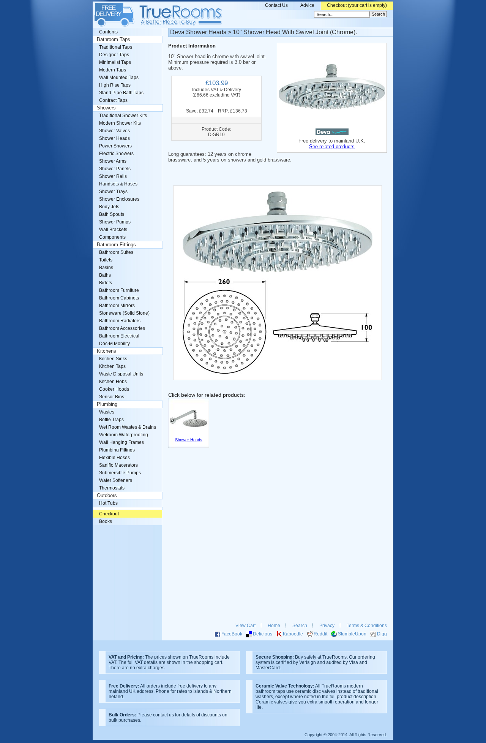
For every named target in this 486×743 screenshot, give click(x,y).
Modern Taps (112, 70)
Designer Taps (114, 54)
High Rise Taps (115, 85)
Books (105, 521)
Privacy (327, 625)
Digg (382, 634)
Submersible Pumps (120, 472)
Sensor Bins (111, 396)
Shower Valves (114, 130)
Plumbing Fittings (117, 450)
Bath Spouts (111, 214)
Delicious (262, 634)
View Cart (245, 625)
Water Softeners (115, 480)
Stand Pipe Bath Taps (121, 92)
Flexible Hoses (114, 457)
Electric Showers (116, 153)
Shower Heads (114, 138)
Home (274, 625)
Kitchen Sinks (113, 358)
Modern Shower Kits (120, 123)
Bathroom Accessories (122, 328)
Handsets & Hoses (118, 184)
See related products (332, 146)
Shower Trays (113, 191)
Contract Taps (113, 100)
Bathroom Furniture (119, 290)
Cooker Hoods (114, 389)
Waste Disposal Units (121, 374)
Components (112, 237)
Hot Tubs (108, 503)
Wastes (106, 412)
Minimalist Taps (115, 62)
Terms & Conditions (367, 625)
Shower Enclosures (119, 199)
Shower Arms (112, 161)
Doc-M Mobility (114, 343)
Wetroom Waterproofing (123, 434)
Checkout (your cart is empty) (357, 5)
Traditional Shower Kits (123, 115)
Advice (307, 5)
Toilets (105, 260)
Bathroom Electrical (119, 336)
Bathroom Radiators (119, 320)
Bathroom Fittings (116, 244)
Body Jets (109, 206)
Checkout (109, 513)
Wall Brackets (113, 229)
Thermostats (112, 488)
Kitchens (106, 351)
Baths (105, 275)
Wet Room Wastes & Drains (127, 427)
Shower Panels (115, 168)
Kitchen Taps (112, 366)
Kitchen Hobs (113, 381)
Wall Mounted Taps (119, 77)
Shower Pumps (115, 222)
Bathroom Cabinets (119, 298)
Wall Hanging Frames (121, 442)
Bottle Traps (111, 419)
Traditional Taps (115, 47)
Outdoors (107, 495)
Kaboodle (293, 634)
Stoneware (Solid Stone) (124, 313)
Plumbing (107, 404)
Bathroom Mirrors (117, 305)
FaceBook (231, 634)
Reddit (320, 634)
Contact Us (276, 5)
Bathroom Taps (113, 39)
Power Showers (115, 146)
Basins (106, 267)
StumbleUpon (352, 634)
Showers (106, 108)
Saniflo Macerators (118, 465)
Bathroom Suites (116, 252)
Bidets (105, 282)
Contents (108, 32)
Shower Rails (113, 176)
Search (299, 625)
